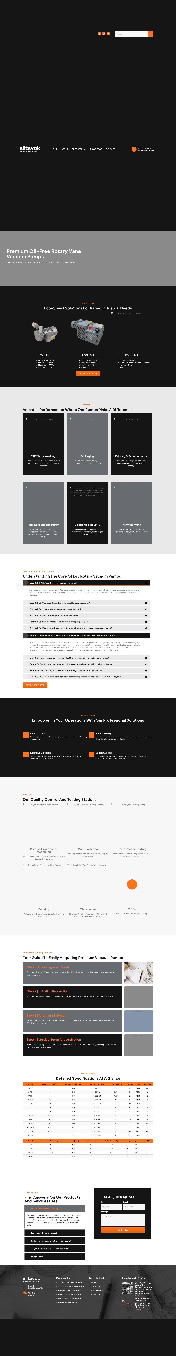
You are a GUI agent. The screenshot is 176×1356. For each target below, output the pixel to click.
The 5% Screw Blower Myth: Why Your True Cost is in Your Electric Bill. (142, 1303)
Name (103, 1202)
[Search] (150, 34)
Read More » (138, 1296)
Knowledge (96, 149)
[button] (86, 583)
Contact (110, 149)
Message (104, 1212)
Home (54, 149)
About (64, 149)
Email (125, 1202)
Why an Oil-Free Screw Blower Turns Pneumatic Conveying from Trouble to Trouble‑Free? (143, 1288)
